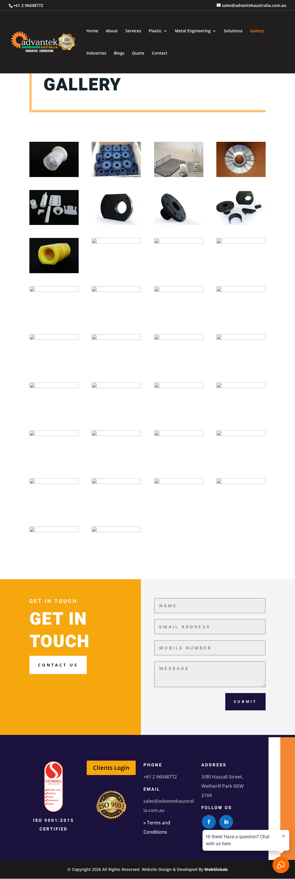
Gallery (257, 31)
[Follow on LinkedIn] (226, 822)
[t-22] (178, 386)
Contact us (58, 665)
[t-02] (178, 175)
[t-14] (178, 290)
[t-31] (241, 482)
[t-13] (116, 290)
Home (92, 31)
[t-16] (54, 338)
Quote (138, 53)
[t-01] (116, 175)
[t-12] (54, 290)
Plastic (155, 31)
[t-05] (116, 223)
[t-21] (116, 386)
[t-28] (54, 482)
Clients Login (111, 768)
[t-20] (54, 386)
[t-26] (178, 434)
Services (133, 31)
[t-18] (178, 338)
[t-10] (178, 242)
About (112, 31)
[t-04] (54, 223)
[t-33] (116, 530)
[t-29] (116, 482)
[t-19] (241, 338)
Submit (245, 701)
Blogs (119, 53)
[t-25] (116, 434)
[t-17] (116, 338)
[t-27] (241, 434)
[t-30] (178, 482)
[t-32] (54, 530)
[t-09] (116, 242)
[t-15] (241, 290)
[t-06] (178, 223)
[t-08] (54, 271)
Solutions (233, 31)
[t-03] (241, 175)
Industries (96, 53)
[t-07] (241, 223)
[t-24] (54, 434)
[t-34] (54, 175)
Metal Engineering (193, 31)
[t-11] (241, 242)
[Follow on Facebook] (209, 822)
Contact (159, 53)
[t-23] (241, 386)
